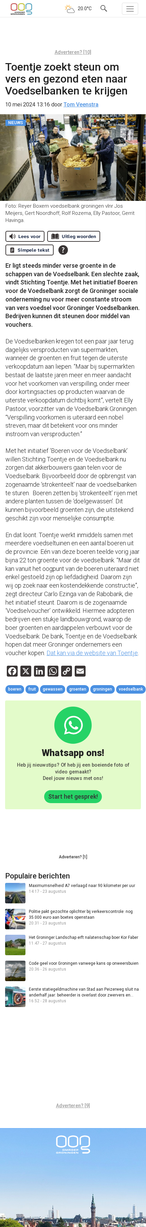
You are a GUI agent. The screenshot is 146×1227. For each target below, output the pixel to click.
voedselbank (131, 689)
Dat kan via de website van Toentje (92, 652)
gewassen (52, 689)
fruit (32, 689)
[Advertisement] (73, 35)
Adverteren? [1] (73, 857)
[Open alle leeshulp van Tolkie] (63, 250)
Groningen (102, 689)
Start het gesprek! (73, 796)
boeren (14, 689)
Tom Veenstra (80, 104)
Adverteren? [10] (73, 52)
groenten (77, 689)
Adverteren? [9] (73, 1105)
